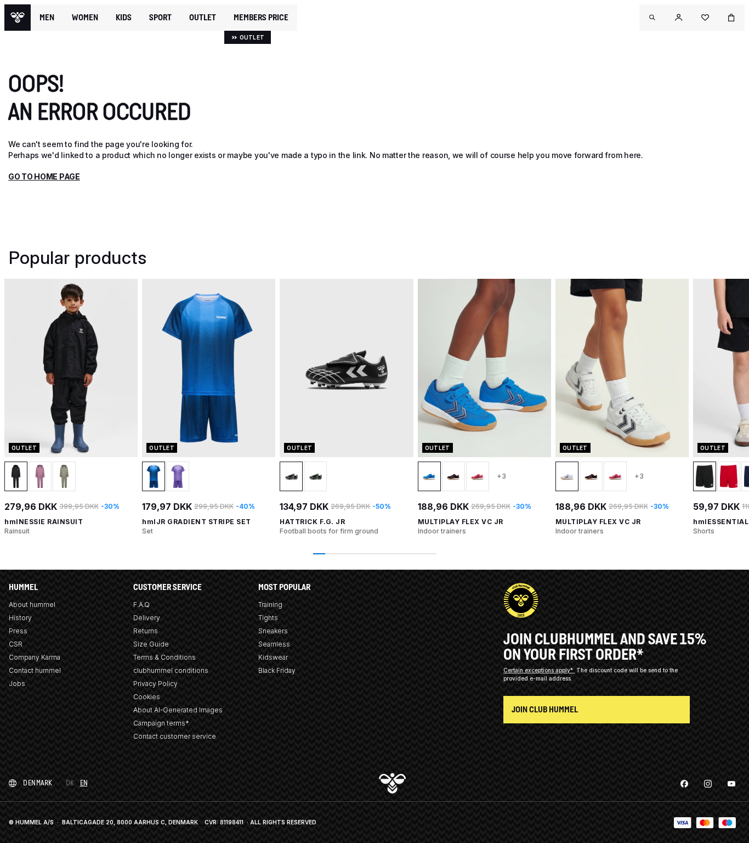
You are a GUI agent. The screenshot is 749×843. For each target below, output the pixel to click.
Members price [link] (261, 17)
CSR (15, 644)
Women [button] (85, 17)
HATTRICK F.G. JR (312, 522)
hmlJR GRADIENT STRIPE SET (196, 522)
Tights (268, 618)
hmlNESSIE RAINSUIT (43, 522)
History (20, 618)
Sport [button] (160, 17)
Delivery (146, 618)
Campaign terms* (161, 723)
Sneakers (273, 631)
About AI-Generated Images (178, 710)
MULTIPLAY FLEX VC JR (460, 522)
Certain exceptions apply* (539, 670)
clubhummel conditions (170, 670)
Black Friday (277, 670)
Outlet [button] (202, 17)
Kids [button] (124, 17)
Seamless (274, 644)
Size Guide (151, 644)
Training (270, 604)
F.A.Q (141, 604)
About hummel (32, 604)
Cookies (146, 697)
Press (18, 631)
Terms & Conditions (164, 657)
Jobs (17, 683)
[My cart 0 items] (731, 17)
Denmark (38, 783)
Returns (145, 631)
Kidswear (273, 657)
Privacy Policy (155, 683)
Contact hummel (35, 670)
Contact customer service (174, 736)
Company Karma (34, 657)
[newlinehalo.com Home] (17, 17)
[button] (652, 17)
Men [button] (46, 17)
